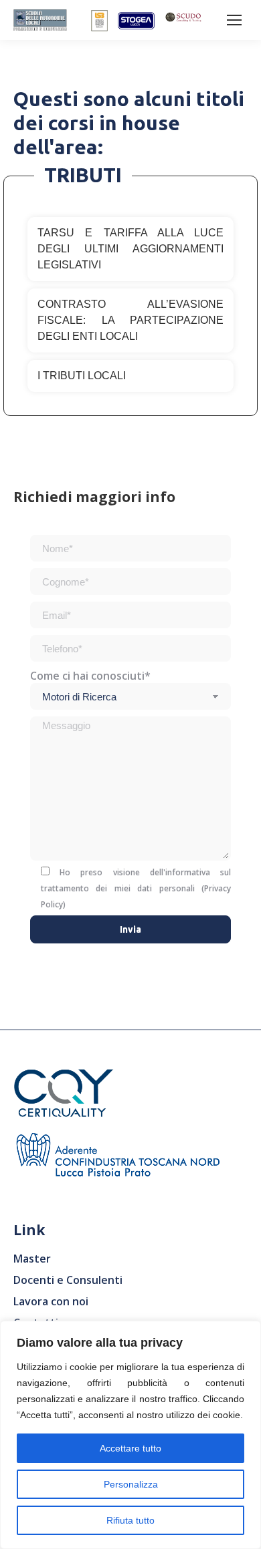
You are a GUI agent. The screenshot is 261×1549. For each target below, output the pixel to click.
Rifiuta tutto (130, 1520)
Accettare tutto (130, 1448)
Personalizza (131, 1484)
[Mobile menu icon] (234, 20)
